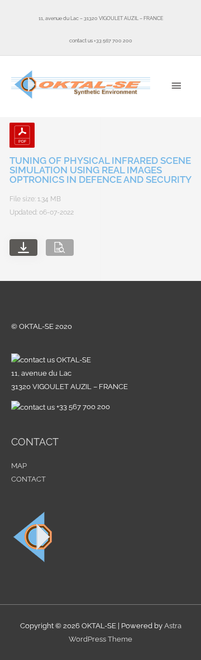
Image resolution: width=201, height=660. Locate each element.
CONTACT (28, 479)
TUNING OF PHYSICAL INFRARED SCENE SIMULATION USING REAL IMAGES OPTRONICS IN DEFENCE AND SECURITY (100, 170)
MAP (19, 466)
